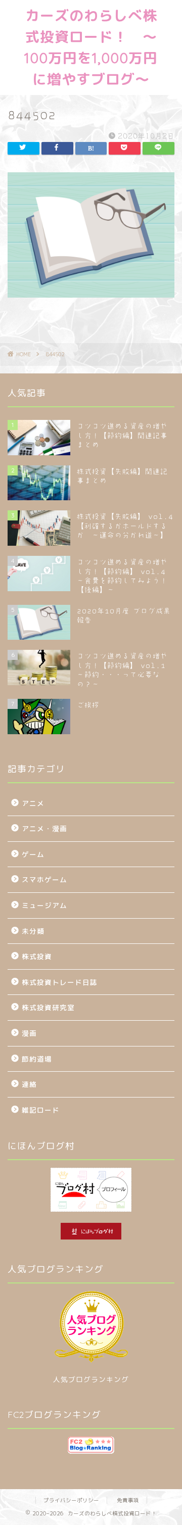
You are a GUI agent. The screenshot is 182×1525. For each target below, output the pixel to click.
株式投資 (37, 956)
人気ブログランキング (91, 1379)
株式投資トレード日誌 (60, 982)
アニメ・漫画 (44, 828)
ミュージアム (44, 905)
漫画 (29, 1033)
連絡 (29, 1084)
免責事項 (128, 1500)
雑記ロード (41, 1110)
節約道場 (37, 1059)
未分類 (33, 931)
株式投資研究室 (48, 1007)
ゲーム (33, 854)
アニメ (33, 803)
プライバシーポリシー (71, 1500)
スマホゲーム (44, 879)
